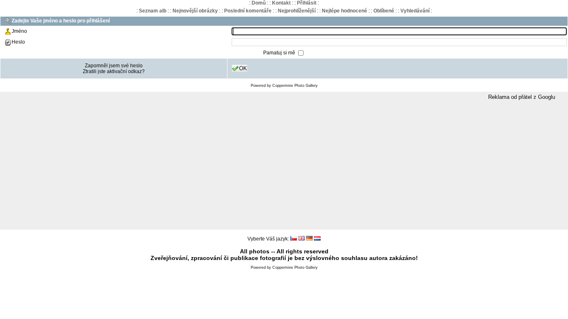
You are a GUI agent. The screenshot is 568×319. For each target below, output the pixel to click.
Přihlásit (306, 3)
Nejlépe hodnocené (344, 11)
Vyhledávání (415, 11)
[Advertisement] (284, 165)
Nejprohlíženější (297, 11)
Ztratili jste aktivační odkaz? (114, 71)
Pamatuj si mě (279, 53)
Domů (259, 3)
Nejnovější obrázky (195, 11)
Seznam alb (152, 11)
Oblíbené (383, 11)
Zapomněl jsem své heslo (114, 66)
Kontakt (281, 3)
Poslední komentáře (248, 11)
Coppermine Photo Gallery (295, 85)
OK (243, 68)
